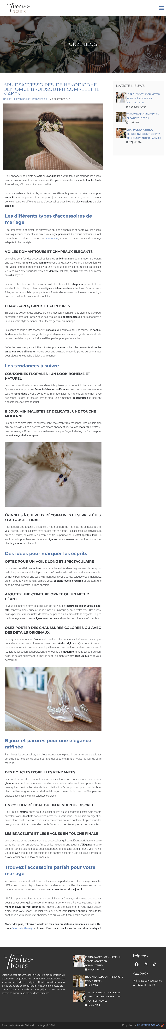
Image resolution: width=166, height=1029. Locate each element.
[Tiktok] (154, 964)
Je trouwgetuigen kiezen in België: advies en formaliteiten (143, 98)
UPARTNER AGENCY (148, 1025)
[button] (161, 8)
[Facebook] (137, 964)
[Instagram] (146, 964)
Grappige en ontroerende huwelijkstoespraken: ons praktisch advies (143, 133)
